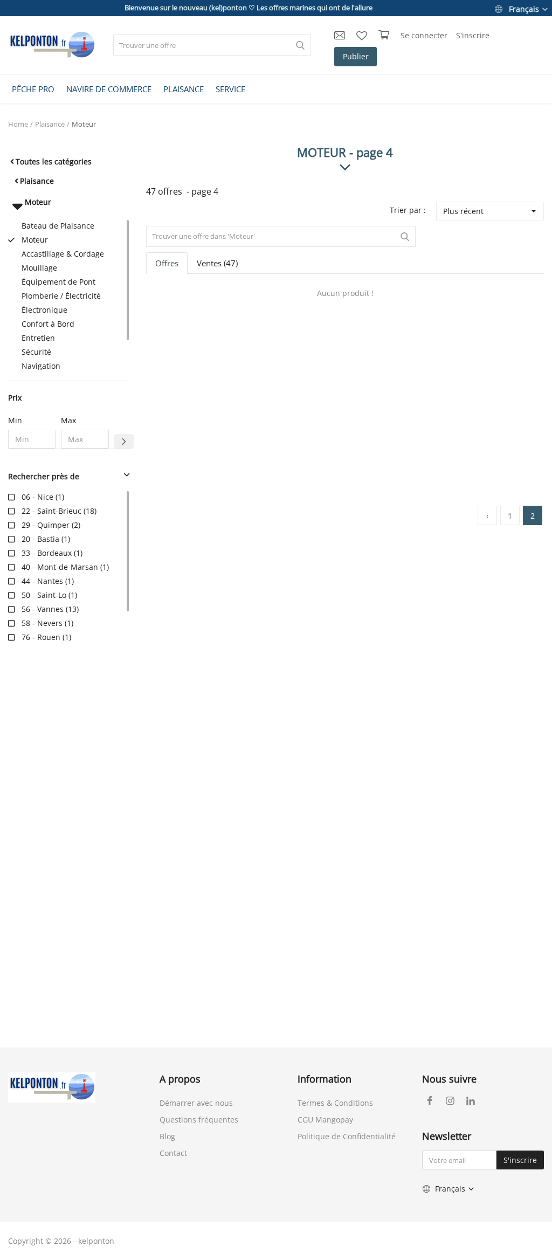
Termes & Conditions (335, 1103)
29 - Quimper (46, 525)
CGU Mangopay (325, 1119)
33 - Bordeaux (47, 553)
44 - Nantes (42, 581)
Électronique (44, 310)
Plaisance (50, 124)
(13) (50, 609)
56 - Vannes (43, 609)
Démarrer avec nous (196, 1103)
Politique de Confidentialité (347, 1136)
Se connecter (424, 35)
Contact (173, 1153)
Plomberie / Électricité (61, 296)
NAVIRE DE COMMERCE (108, 89)
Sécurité (36, 352)
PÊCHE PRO (33, 89)
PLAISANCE (183, 89)
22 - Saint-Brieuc (51, 511)
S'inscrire (472, 35)
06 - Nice (37, 497)
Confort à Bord (48, 324)
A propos (180, 1078)
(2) (51, 525)
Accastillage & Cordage (63, 254)
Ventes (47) (217, 263)
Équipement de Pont (58, 282)
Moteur (84, 124)
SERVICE (230, 89)
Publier (356, 56)
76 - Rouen (41, 637)
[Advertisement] (69, 824)
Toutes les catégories (54, 161)
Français (524, 9)
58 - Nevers (42, 623)
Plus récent (463, 211)
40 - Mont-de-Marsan (60, 567)
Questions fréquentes (199, 1119)
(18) (59, 511)
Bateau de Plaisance (58, 226)
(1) (43, 497)
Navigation (41, 366)
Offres (166, 263)
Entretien (38, 338)
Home (18, 124)
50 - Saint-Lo (44, 595)
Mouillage (39, 268)
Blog (167, 1136)
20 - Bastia (40, 539)
